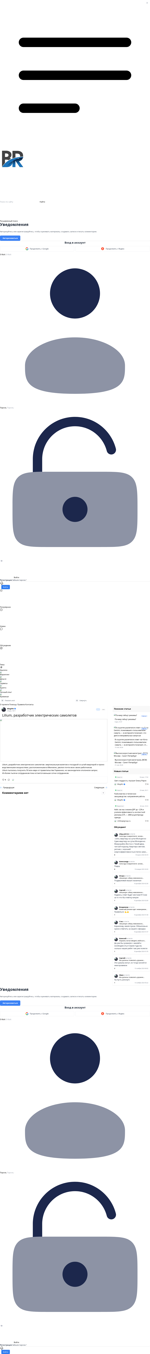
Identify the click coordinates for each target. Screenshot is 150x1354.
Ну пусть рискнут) (122, 979)
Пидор (117, 866)
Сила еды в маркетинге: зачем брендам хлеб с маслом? (130, 865)
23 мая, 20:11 (144, 790)
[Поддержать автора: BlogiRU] (98, 709)
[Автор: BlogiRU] (4, 709)
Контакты (29, 704)
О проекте (4, 704)
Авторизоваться (10, 238)
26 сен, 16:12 (144, 806)
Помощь (13, 704)
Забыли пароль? (19, 580)
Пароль (3, 407)
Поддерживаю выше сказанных (128, 880)
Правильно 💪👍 (121, 912)
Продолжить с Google (39, 249)
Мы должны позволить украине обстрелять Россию (131, 978)
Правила (21, 704)
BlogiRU (10, 708)
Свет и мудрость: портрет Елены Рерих (130, 780)
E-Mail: (2, 254)
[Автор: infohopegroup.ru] (115, 821)
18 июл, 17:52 (144, 777)
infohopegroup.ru (124, 821)
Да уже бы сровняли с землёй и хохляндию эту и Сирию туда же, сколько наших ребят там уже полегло (131, 946)
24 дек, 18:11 (11, 711)
